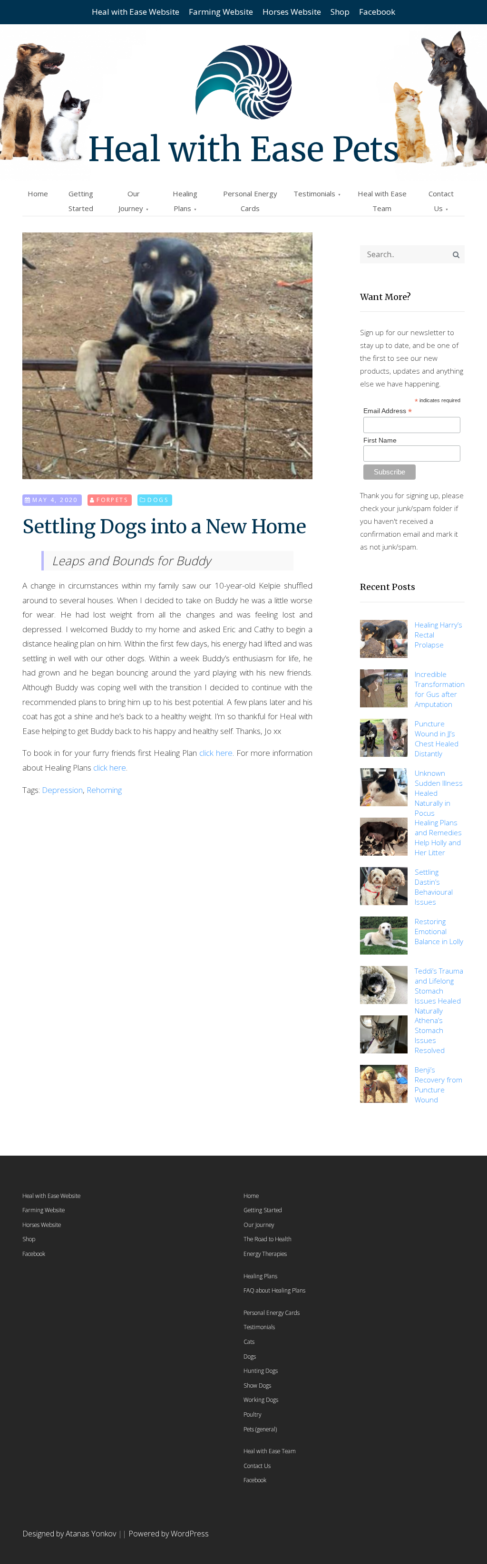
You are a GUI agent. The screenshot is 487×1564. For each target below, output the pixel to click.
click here (216, 752)
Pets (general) (260, 1429)
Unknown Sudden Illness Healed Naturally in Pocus (439, 793)
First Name (380, 440)
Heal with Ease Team (270, 1451)
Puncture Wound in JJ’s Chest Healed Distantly (436, 738)
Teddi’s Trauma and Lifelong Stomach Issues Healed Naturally (439, 990)
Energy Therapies (265, 1253)
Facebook (377, 11)
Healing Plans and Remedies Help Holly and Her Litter (438, 837)
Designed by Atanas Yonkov (70, 1533)
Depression (62, 789)
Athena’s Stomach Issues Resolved (430, 1035)
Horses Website (292, 11)
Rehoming (104, 789)
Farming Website (221, 11)
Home (38, 193)
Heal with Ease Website (135, 11)
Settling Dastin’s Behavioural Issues (434, 887)
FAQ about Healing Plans (274, 1290)
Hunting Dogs (261, 1370)
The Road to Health (268, 1239)
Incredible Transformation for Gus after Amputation (440, 689)
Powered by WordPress (168, 1533)
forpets (112, 500)
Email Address (387, 410)
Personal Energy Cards (272, 1312)
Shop (340, 11)
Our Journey (259, 1224)
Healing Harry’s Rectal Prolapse (438, 634)
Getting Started (263, 1210)
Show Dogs (257, 1385)
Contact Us (257, 1465)
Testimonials (314, 193)
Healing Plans (260, 1276)
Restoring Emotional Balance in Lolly (439, 931)
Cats (249, 1341)
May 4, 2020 (55, 500)
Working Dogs (261, 1399)
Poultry (252, 1414)
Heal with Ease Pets (243, 149)
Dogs (157, 500)
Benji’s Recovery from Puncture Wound (438, 1084)
